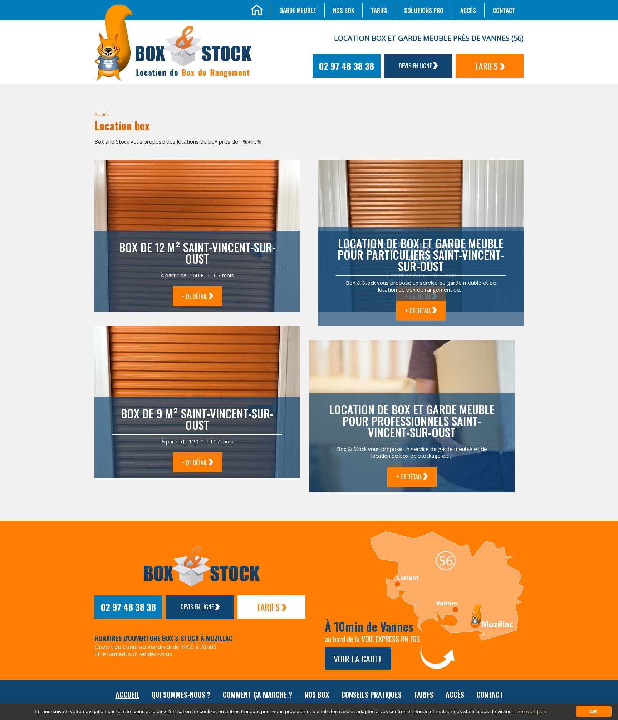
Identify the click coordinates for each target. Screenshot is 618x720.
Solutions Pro (423, 10)
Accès (468, 10)
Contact (504, 10)
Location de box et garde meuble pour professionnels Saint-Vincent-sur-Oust (412, 421)
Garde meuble (297, 10)
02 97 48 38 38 (346, 66)
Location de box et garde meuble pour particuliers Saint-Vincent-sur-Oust (421, 254)
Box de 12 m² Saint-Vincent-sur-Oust (197, 253)
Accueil (101, 114)
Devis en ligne (416, 65)
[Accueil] (257, 9)
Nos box (343, 10)
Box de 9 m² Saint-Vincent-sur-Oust (197, 419)
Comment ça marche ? (257, 694)
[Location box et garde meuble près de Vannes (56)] (113, 42)
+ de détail (195, 296)
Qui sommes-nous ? (181, 694)
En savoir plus (530, 711)
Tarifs (379, 10)
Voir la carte (358, 658)
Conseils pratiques (371, 694)
